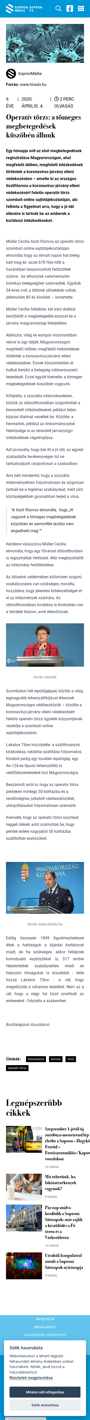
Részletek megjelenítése (31, 1377)
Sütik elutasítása (45, 1405)
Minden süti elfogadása (45, 1392)
